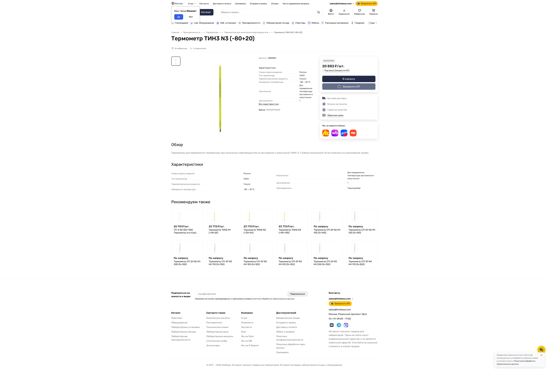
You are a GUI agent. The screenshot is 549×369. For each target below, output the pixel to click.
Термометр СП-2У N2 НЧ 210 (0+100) (362, 231)
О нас (190, 3)
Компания (247, 313)
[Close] (541, 355)
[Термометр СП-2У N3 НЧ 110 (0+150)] (214, 248)
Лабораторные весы (217, 331)
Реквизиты (247, 322)
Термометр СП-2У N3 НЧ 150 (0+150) (255, 263)
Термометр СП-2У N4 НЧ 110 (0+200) (360, 263)
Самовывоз (240, 3)
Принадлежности (251, 23)
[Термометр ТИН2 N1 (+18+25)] (214, 216)
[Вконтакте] (332, 325)
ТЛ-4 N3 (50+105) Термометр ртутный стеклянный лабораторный (185, 231)
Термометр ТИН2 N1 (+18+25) (220, 231)
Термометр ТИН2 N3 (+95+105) (290, 231)
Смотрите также (215, 313)
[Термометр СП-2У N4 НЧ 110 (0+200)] (354, 248)
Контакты (204, 3)
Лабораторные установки (185, 327)
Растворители (214, 322)
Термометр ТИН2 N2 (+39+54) (255, 231)
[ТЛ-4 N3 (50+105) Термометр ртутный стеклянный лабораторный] (179, 216)
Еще (372, 23)
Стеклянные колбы (216, 341)
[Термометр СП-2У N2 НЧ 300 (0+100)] (179, 248)
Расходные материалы (337, 23)
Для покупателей (286, 313)
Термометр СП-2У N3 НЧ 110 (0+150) (220, 263)
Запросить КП (368, 3)
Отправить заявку (258, 3)
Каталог (176, 313)
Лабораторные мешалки (219, 336)
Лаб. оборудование (204, 23)
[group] (220, 99)
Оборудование (179, 322)
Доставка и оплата (222, 3)
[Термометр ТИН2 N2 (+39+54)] (249, 216)
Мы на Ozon (247, 336)
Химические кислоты (218, 318)
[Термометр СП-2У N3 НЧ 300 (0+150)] (319, 248)
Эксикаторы (213, 345)
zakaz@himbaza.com (341, 3)
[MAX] (346, 325)
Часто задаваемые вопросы (296, 3)
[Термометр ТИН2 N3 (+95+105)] (284, 216)
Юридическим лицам (288, 318)
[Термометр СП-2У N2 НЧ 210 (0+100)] (354, 216)
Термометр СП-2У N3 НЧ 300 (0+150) (325, 263)
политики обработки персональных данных (273, 299)
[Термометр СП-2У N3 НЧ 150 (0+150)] (249, 248)
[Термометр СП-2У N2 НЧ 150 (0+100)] (319, 216)
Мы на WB (246, 341)
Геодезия (359, 23)
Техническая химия (217, 327)
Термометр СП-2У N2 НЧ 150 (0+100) (327, 231)
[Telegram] (339, 325)
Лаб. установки (228, 23)
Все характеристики (269, 104)
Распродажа (181, 23)
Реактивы (300, 23)
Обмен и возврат (285, 331)
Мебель (315, 23)
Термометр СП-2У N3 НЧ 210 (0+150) (290, 263)
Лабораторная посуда (277, 23)
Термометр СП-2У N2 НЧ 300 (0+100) (187, 263)
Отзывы (275, 3)
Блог (243, 331)
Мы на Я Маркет (250, 345)
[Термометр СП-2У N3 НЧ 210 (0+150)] (284, 248)
